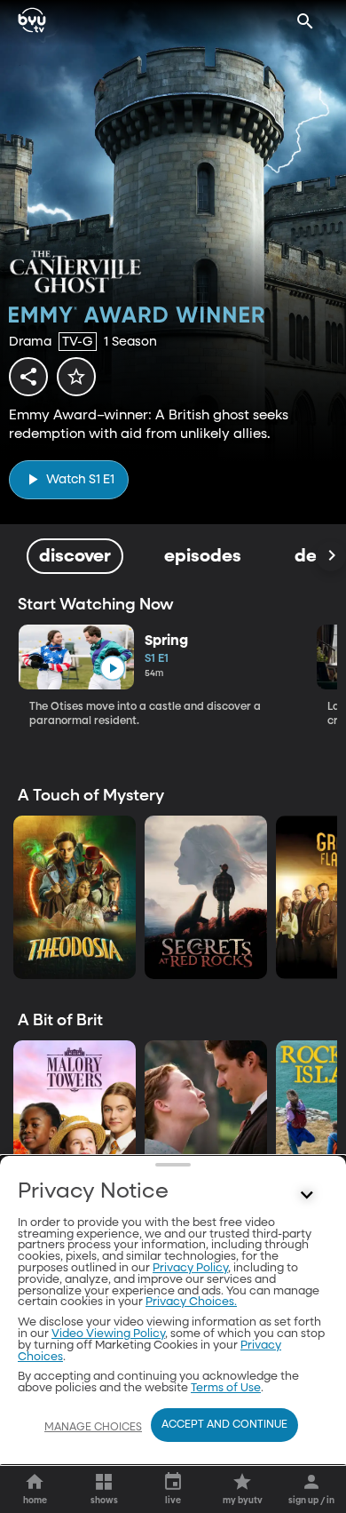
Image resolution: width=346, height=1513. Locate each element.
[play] (112, 668)
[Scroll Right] (331, 556)
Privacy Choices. (191, 1302)
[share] (28, 376)
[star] (76, 376)
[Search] (305, 21)
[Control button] (307, 1196)
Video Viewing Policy (108, 1334)
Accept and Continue (224, 1425)
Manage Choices (93, 1427)
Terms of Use (226, 1388)
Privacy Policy (190, 1268)
